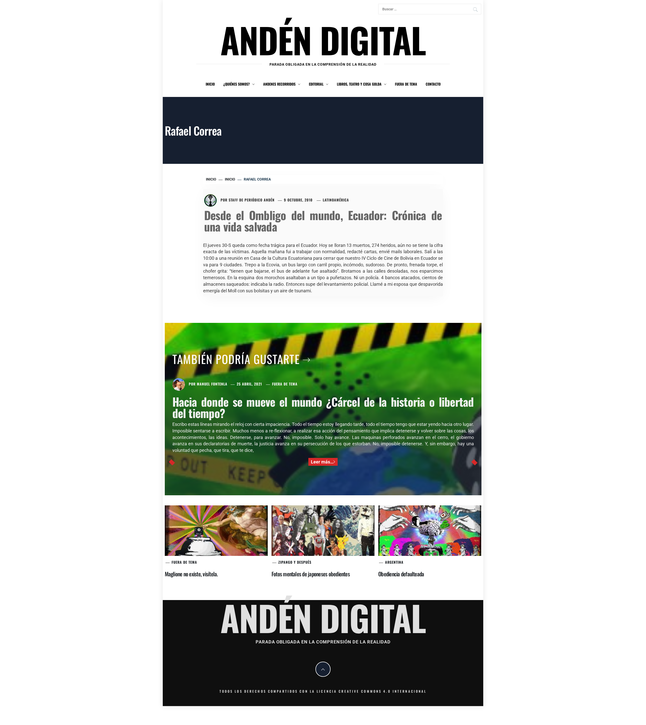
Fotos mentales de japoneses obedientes (311, 574)
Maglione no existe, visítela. (191, 574)
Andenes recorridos (279, 84)
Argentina (394, 562)
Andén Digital (322, 39)
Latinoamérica (336, 199)
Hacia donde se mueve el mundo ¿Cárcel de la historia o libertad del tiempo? (323, 407)
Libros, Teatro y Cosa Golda (359, 84)
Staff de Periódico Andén (252, 199)
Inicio (210, 84)
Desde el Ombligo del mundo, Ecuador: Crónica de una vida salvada (323, 220)
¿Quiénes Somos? (236, 84)
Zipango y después (294, 562)
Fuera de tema (406, 84)
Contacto (433, 84)
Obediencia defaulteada (401, 574)
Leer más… (322, 461)
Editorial (316, 84)
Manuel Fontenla (212, 383)
